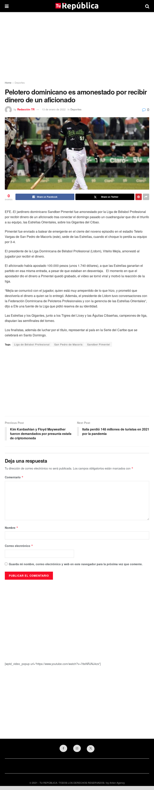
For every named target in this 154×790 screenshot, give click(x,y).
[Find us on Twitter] (90, 748)
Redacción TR (25, 109)
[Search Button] (147, 6)
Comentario (14, 477)
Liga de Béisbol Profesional (32, 344)
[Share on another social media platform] (146, 197)
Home (8, 82)
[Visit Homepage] (77, 6)
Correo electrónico (19, 546)
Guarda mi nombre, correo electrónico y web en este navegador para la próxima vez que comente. (76, 564)
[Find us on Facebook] (63, 748)
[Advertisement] (77, 46)
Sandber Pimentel (98, 344)
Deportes (20, 82)
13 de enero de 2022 (54, 109)
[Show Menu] (7, 6)
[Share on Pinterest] (138, 197)
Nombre (11, 528)
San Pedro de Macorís (68, 344)
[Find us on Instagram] (77, 748)
